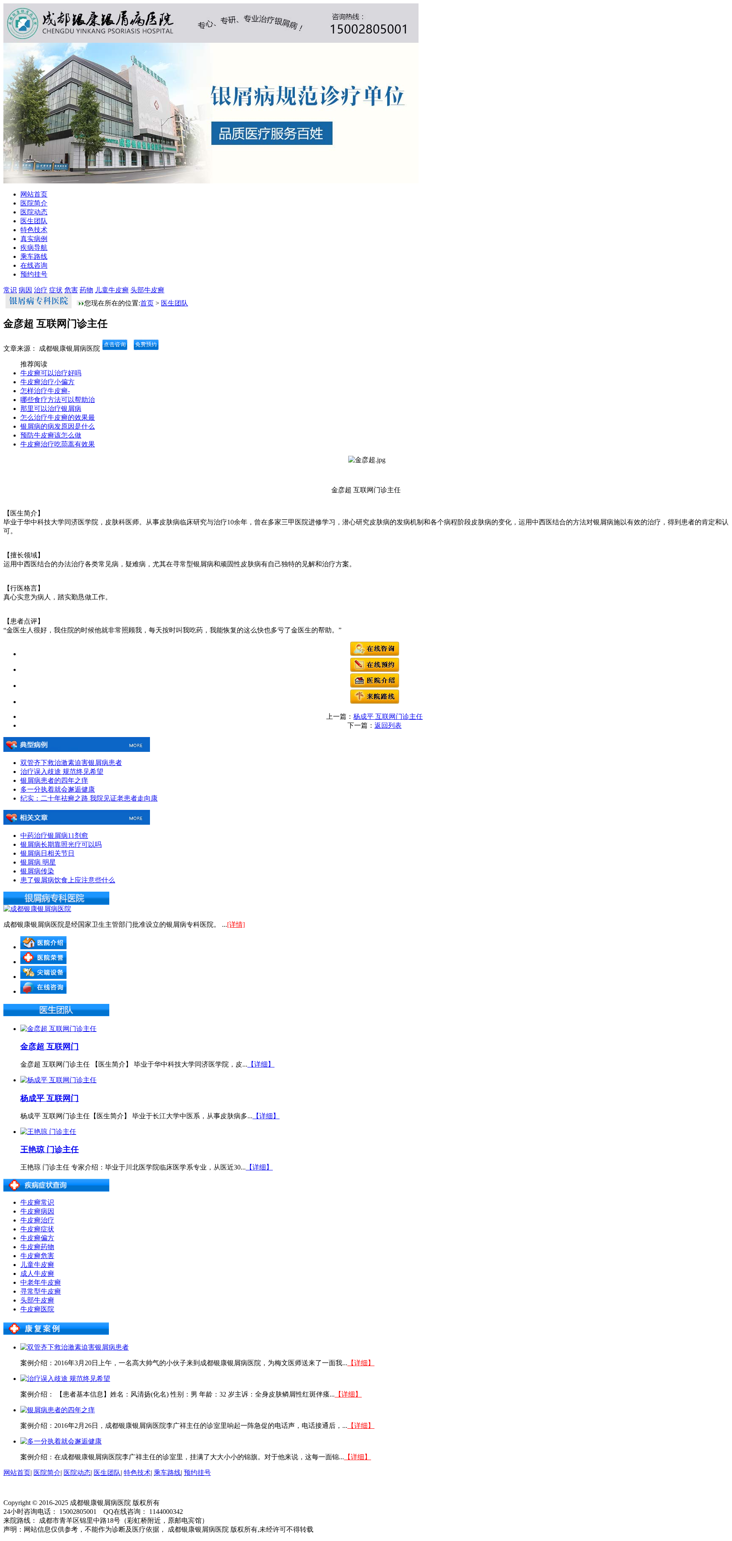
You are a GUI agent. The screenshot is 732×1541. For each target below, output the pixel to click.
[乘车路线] (374, 701)
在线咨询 (33, 265)
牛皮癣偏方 (37, 1238)
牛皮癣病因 (37, 1211)
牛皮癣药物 (37, 1246)
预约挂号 (33, 274)
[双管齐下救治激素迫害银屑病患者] (74, 1347)
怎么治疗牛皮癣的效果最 (57, 417)
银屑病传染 (37, 871)
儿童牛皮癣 (112, 290)
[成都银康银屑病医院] (37, 908)
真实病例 (33, 238)
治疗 (40, 290)
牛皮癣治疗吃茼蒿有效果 (57, 444)
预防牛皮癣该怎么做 (50, 435)
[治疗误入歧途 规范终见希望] (65, 1378)
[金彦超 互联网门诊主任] (58, 1028)
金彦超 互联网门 (49, 1046)
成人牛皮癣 (37, 1273)
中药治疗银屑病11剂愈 (54, 835)
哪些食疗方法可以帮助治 (57, 399)
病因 (25, 290)
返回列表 (388, 725)
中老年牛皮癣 (40, 1282)
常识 (10, 290)
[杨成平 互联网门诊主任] (58, 1080)
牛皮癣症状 (37, 1229)
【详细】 (260, 1064)
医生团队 (33, 220)
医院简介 (33, 203)
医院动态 (33, 212)
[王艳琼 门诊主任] (48, 1131)
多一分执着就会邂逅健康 (57, 789)
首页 (147, 303)
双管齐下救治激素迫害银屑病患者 (71, 762)
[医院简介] (374, 685)
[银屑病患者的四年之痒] (57, 1410)
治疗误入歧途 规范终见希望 (61, 771)
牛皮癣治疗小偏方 (47, 381)
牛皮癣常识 (37, 1202)
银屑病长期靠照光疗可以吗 (61, 844)
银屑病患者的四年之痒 (54, 780)
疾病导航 (33, 247)
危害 (71, 290)
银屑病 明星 (38, 862)
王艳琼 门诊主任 (49, 1149)
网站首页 (33, 194)
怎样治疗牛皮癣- (45, 390)
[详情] (236, 924)
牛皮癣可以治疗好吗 (50, 373)
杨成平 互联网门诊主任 (388, 716)
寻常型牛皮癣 (40, 1291)
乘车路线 (33, 256)
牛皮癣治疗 (37, 1220)
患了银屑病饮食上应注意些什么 (67, 880)
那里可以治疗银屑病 (50, 408)
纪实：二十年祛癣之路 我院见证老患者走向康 (89, 798)
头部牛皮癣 (147, 290)
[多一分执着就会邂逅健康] (61, 1441)
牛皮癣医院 (37, 1309)
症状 (56, 290)
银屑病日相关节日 (47, 853)
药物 (86, 290)
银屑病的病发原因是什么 (57, 426)
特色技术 (33, 229)
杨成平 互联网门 (49, 1098)
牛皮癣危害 (37, 1255)
